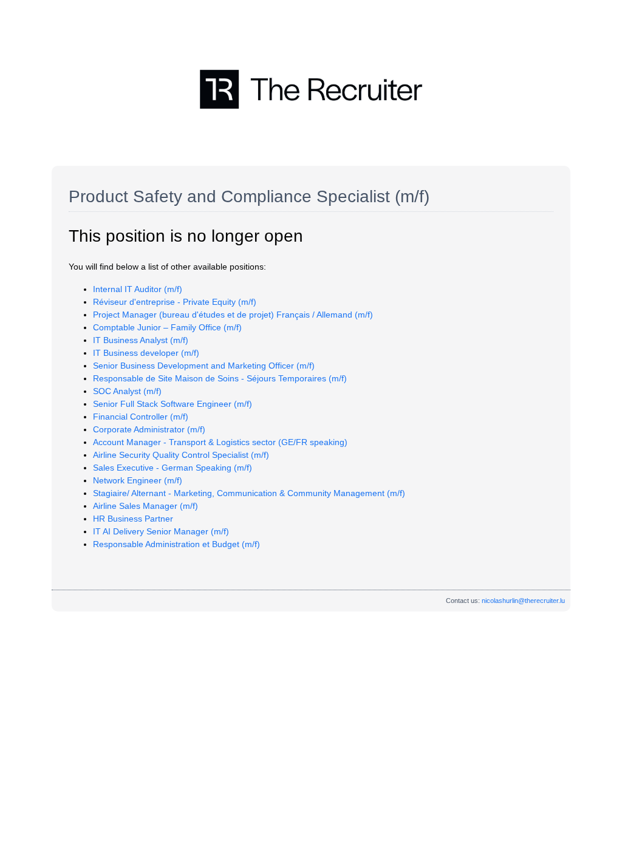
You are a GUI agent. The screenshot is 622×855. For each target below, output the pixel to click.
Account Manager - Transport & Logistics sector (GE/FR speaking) (220, 442)
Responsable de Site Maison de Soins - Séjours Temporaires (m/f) (220, 378)
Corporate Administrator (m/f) (149, 429)
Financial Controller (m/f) (140, 416)
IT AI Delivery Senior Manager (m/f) (161, 531)
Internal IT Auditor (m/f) (137, 289)
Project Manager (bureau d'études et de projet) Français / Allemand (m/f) (233, 314)
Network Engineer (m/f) (137, 480)
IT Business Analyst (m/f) (140, 340)
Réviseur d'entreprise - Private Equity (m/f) (174, 302)
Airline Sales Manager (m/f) (145, 506)
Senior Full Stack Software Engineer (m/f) (172, 404)
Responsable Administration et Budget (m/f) (176, 544)
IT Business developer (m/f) (146, 353)
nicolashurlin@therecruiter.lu (523, 600)
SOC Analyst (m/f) (127, 391)
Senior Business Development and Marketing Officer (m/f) (204, 365)
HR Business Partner (133, 518)
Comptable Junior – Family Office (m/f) (167, 327)
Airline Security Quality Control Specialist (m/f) (181, 455)
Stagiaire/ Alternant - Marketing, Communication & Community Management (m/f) (249, 493)
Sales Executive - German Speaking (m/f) (172, 467)
